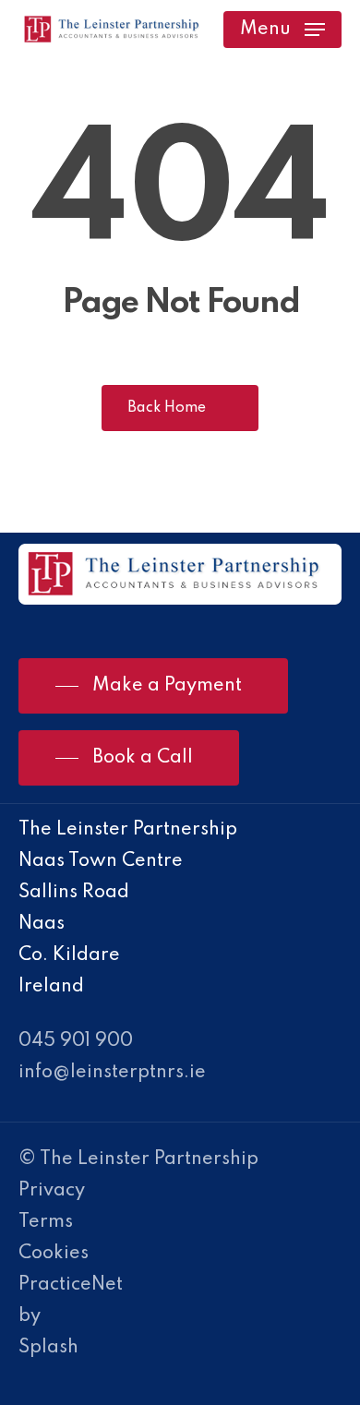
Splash (48, 1348)
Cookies (53, 1253)
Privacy (51, 1191)
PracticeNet (70, 1285)
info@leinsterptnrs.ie (112, 1072)
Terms (45, 1222)
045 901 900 (75, 1041)
